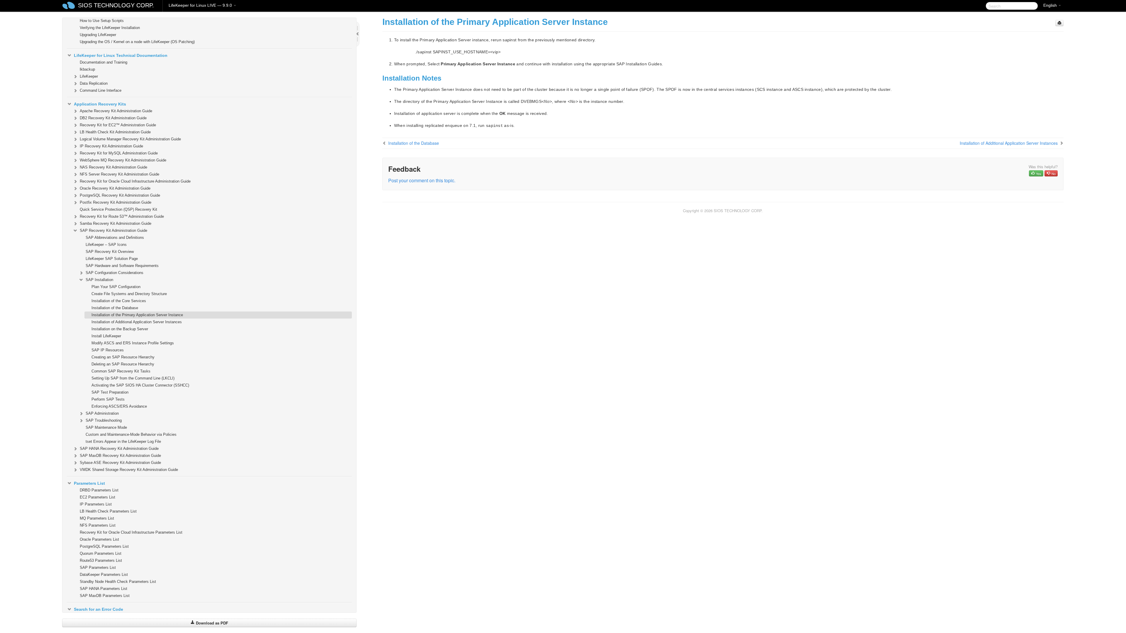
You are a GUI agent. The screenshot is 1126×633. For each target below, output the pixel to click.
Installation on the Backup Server (119, 329)
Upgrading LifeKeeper (98, 35)
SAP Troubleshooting (104, 420)
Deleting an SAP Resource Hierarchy (122, 364)
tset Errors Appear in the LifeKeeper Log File (123, 441)
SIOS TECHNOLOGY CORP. (116, 5)
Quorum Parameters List (100, 553)
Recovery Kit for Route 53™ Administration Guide (122, 216)
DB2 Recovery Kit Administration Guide (113, 118)
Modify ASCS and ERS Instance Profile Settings (132, 343)
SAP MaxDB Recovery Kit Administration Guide (120, 455)
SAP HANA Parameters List (103, 588)
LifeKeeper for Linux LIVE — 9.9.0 (201, 5)
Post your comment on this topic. (421, 180)
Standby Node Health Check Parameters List (118, 581)
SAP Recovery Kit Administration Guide (113, 230)
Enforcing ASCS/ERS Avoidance (119, 406)
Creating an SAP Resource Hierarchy (123, 357)
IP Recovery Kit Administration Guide (111, 146)
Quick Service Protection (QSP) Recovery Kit (118, 209)
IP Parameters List (96, 504)
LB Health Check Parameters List (108, 511)
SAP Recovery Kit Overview (110, 251)
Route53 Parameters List (101, 560)
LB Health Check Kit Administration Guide (115, 132)
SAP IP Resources (107, 350)
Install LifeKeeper (106, 336)
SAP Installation (99, 280)
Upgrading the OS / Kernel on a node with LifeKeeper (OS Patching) (137, 42)
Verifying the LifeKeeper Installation (110, 27)
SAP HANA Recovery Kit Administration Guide (119, 448)
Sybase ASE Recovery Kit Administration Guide (120, 462)
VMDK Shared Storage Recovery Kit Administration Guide (129, 469)
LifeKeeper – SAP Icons (106, 244)
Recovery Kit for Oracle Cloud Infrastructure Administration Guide (135, 181)
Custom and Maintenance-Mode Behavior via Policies (131, 434)
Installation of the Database (114, 308)
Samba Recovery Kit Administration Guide (115, 223)
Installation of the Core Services (118, 301)
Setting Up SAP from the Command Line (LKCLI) (132, 378)
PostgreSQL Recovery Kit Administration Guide (120, 195)
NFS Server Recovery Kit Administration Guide (119, 174)
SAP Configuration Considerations (114, 272)
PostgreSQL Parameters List (104, 546)
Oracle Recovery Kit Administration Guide (115, 188)
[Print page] (1059, 23)
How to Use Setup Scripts (102, 20)
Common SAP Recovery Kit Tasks (120, 371)
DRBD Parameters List (99, 490)
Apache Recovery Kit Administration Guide (116, 111)
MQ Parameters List (97, 518)
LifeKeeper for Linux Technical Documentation (120, 55)
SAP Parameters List (98, 567)
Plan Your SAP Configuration (115, 287)
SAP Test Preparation (109, 392)
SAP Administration (102, 413)
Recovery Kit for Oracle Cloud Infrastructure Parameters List (131, 532)
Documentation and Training (103, 62)
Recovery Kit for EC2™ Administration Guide (118, 125)
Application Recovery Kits (100, 104)
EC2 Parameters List (97, 497)
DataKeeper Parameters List (104, 574)
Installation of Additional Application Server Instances (136, 322)
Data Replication (94, 83)
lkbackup (87, 69)
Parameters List (89, 483)
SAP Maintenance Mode (106, 427)
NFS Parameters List (98, 525)
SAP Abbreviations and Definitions (115, 237)
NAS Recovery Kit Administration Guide (113, 167)
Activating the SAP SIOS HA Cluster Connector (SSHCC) (140, 385)
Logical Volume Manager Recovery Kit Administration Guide (130, 139)
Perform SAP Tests (108, 399)
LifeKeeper (89, 76)
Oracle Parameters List (99, 539)
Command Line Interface (100, 90)
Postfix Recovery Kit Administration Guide (115, 202)
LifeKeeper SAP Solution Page (112, 258)
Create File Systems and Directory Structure (129, 294)
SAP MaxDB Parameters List (105, 595)
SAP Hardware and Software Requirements (122, 265)
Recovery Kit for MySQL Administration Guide (119, 153)
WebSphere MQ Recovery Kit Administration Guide (123, 160)
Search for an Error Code (98, 609)
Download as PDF (211, 623)
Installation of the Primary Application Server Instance (137, 315)
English (1050, 5)
